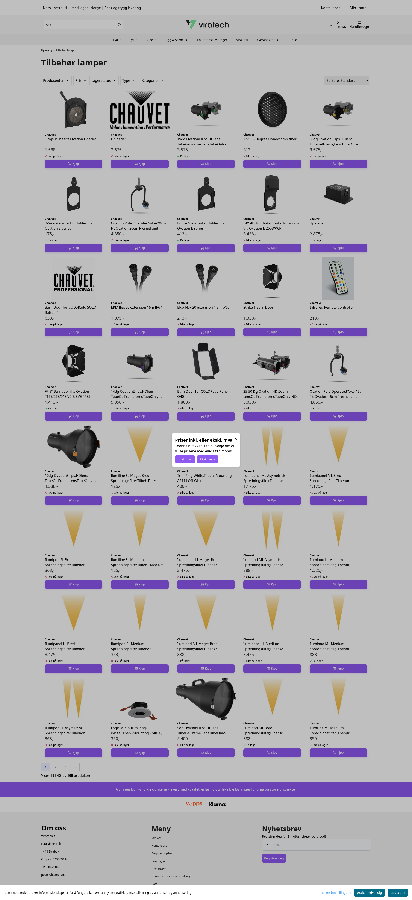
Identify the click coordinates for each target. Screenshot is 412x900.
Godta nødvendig (369, 893)
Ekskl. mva (207, 459)
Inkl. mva (185, 459)
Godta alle (398, 893)
